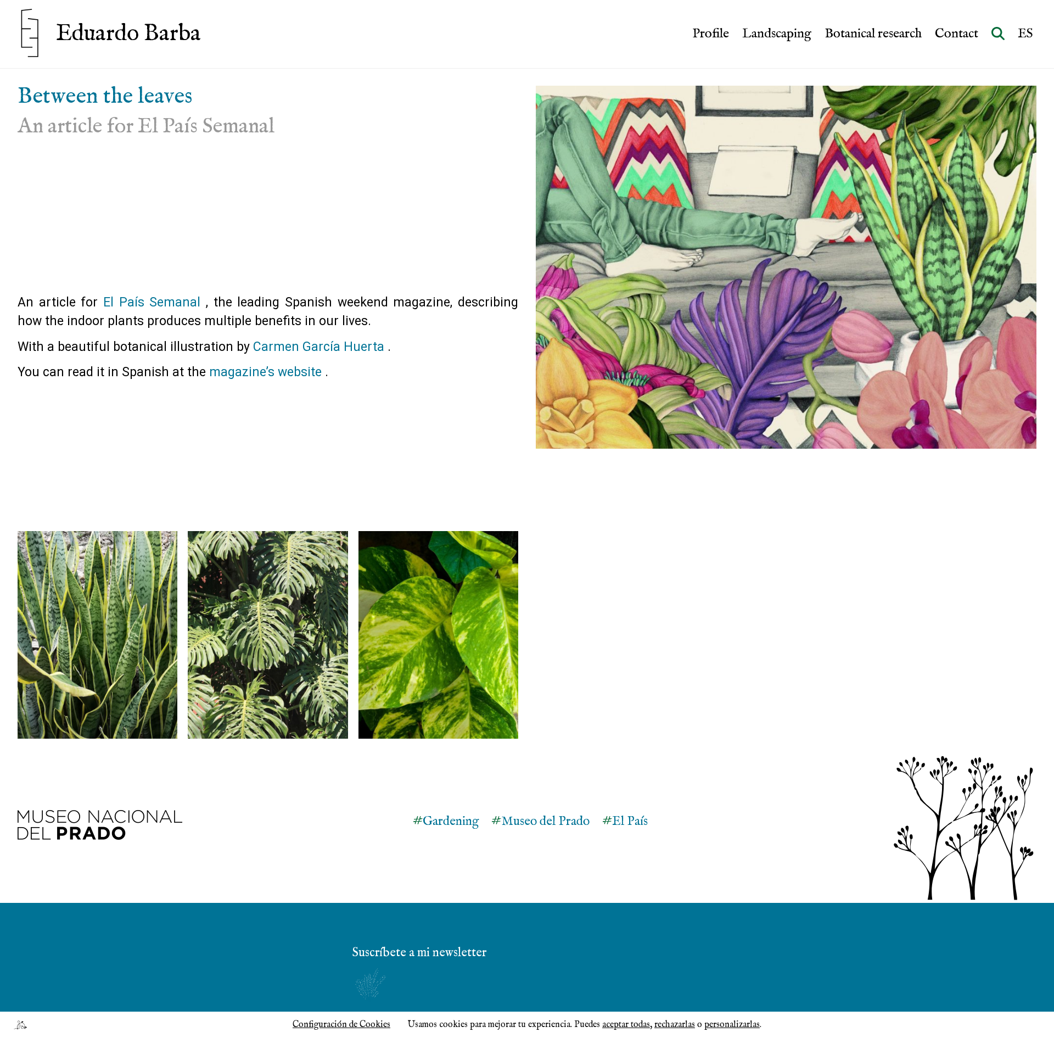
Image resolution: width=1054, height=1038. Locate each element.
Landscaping (776, 34)
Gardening (451, 821)
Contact (956, 34)
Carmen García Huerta (318, 346)
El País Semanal (151, 302)
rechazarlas (674, 1024)
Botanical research (873, 34)
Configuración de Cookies (341, 1024)
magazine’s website (265, 372)
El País (630, 821)
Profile (710, 34)
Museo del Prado (545, 821)
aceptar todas (626, 1024)
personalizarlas (732, 1024)
